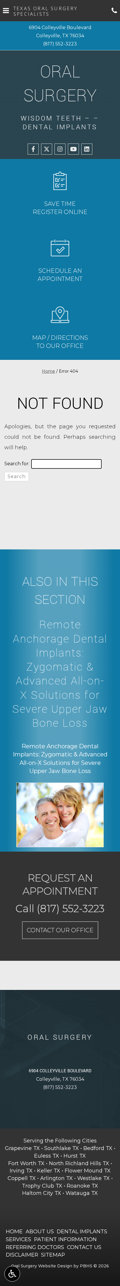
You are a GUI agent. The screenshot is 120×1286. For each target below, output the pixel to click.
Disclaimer (22, 1255)
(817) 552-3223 (60, 44)
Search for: (16, 463)
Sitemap (53, 1255)
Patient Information (65, 1239)
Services (18, 1239)
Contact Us (84, 1247)
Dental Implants (82, 1231)
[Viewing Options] (12, 1274)
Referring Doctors (35, 1247)
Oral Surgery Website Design (41, 1266)
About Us (40, 1231)
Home (48, 371)
